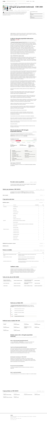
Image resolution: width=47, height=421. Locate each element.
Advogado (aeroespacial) (29, 33)
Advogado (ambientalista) (22, 34)
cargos (4, 1)
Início (3, 3)
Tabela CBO (27, 1)
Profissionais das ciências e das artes (9, 3)
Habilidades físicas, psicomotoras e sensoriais (23, 243)
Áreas (31, 1)
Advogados (16, 3)
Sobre (20, 418)
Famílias (33, 1)
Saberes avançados (23, 195)
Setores (18, 418)
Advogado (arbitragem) (29, 34)
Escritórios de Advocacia (28, 164)
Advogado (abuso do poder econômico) (21, 33)
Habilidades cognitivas (23, 202)
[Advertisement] (23, 26)
